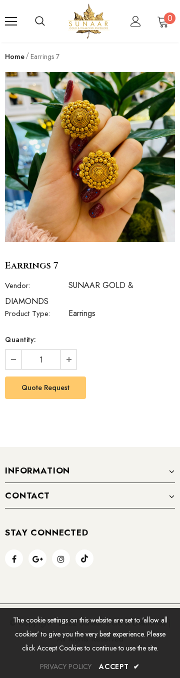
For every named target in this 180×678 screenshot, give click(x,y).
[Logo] (89, 21)
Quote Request (46, 387)
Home (14, 57)
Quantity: (20, 339)
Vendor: (17, 285)
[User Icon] (135, 21)
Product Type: (27, 313)
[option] (90, 157)
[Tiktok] (85, 559)
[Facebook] (14, 559)
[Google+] (37, 559)
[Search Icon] (40, 21)
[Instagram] (61, 559)
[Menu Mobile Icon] (11, 22)
